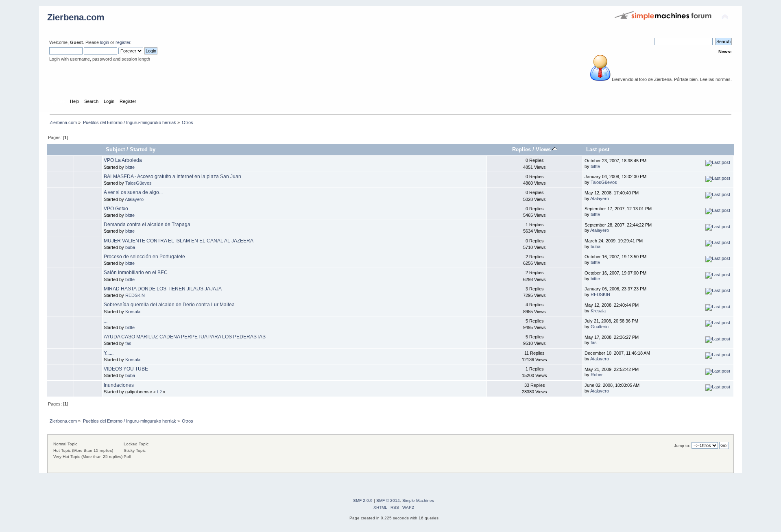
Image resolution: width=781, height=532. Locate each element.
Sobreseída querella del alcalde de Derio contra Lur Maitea (169, 304)
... (105, 321)
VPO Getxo (116, 208)
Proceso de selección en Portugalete (144, 256)
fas (128, 343)
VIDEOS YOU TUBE (126, 369)
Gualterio (600, 326)
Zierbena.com (76, 17)
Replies (521, 149)
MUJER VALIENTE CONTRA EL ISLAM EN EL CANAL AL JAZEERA (178, 241)
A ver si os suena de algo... (133, 192)
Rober (597, 374)
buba (130, 247)
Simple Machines (418, 500)
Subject (115, 149)
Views (544, 149)
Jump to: (682, 445)
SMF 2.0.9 (363, 500)
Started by (142, 149)
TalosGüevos (138, 183)
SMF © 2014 (388, 500)
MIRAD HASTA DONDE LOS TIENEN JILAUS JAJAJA (163, 289)
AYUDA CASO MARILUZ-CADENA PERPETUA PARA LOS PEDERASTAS (185, 337)
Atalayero (134, 199)
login (104, 42)
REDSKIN (135, 295)
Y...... (108, 353)
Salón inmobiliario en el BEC (136, 272)
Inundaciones (119, 385)
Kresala (132, 311)
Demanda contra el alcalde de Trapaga (147, 224)
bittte (130, 167)
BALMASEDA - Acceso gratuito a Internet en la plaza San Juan (172, 176)
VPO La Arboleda (123, 160)
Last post (597, 149)
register (123, 42)
